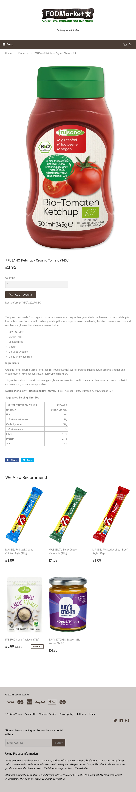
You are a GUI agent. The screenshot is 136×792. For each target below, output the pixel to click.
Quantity (10, 277)
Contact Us (30, 714)
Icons (92, 714)
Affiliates (81, 714)
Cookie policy (66, 714)
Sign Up (59, 743)
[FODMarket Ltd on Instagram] (127, 721)
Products (23, 53)
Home (8, 53)
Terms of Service (47, 714)
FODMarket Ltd (21, 694)
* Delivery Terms (13, 714)
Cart (130, 44)
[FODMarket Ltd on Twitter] (115, 721)
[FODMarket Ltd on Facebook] (121, 721)
